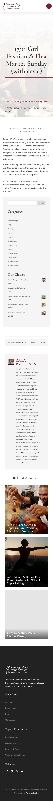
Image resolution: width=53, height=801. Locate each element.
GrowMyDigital (32, 793)
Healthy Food (12, 241)
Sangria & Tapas (12, 749)
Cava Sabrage (11, 743)
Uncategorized (13, 266)
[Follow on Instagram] (12, 771)
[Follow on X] (17, 771)
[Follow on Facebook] (7, 771)
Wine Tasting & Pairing (15, 755)
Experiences (10, 708)
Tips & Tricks (12, 258)
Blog (7, 714)
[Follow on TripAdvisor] (22, 771)
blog (9, 225)
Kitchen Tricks (12, 245)
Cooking (10, 229)
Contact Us (10, 720)
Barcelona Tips (13, 221)
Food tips (11, 237)
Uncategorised (26, 132)
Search (41, 203)
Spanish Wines (13, 253)
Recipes (10, 249)
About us (9, 702)
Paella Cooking (11, 737)
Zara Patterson (21, 129)
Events (10, 233)
